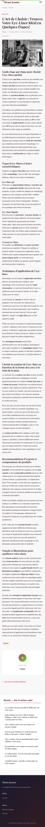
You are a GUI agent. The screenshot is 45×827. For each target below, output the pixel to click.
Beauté (11, 8)
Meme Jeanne (9, 782)
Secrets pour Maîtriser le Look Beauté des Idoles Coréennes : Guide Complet (21, 733)
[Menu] (40, 2)
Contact (5, 813)
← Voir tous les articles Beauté (14, 682)
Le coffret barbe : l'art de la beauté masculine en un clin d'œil (22, 755)
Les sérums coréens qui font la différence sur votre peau (22, 709)
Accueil (4, 8)
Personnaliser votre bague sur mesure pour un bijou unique (21, 747)
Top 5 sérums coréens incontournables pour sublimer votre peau (21, 740)
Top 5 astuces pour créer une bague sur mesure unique (20, 725)
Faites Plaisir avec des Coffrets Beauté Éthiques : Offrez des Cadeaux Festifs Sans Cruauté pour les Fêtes (21, 717)
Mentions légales (8, 809)
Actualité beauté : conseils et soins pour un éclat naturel (21, 762)
